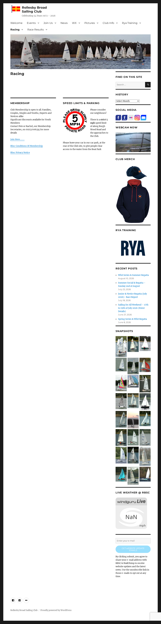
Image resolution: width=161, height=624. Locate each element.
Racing (14, 29)
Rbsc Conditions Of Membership (26, 146)
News (64, 22)
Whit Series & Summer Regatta (133, 275)
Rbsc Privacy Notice (20, 152)
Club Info (108, 22)
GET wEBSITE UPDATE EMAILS (133, 549)
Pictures (89, 22)
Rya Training (129, 22)
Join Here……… (17, 139)
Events (31, 22)
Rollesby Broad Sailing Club (34, 9)
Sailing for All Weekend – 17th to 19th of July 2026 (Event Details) (133, 308)
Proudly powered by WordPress (56, 610)
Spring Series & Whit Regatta (132, 319)
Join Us (48, 22)
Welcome (16, 22)
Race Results (35, 29)
